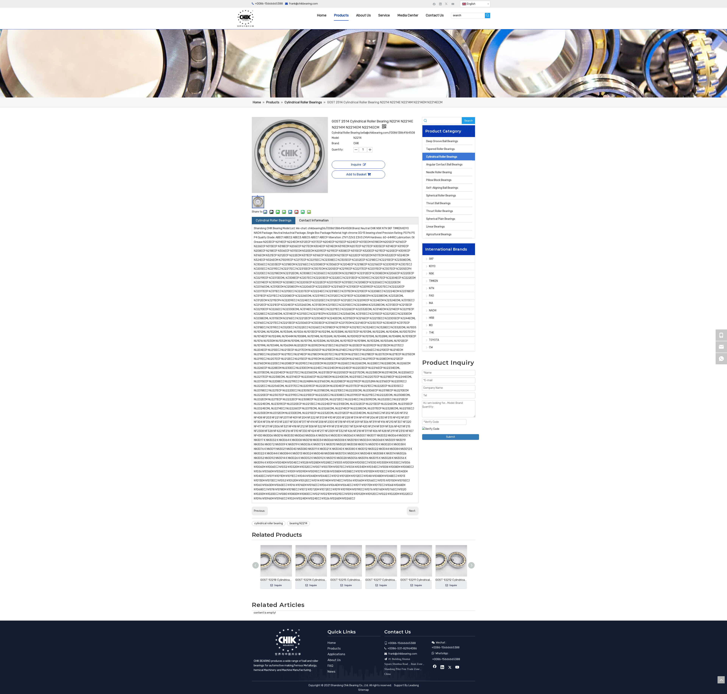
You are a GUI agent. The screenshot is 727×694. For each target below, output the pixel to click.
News (331, 671)
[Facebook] (434, 4)
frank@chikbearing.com (303, 3)
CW (431, 347)
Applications (336, 654)
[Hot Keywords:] (487, 15)
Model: (335, 137)
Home (332, 643)
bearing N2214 (298, 523)
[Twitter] (446, 4)
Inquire (356, 164)
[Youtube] (453, 4)
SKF (431, 258)
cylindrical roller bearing (268, 523)
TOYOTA (434, 340)
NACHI (432, 310)
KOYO (432, 266)
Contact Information (314, 220)
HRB (431, 317)
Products (334, 648)
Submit (450, 437)
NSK (431, 273)
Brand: (335, 143)
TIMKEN (433, 281)
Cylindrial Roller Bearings (273, 220)
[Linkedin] (440, 4)
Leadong (413, 685)
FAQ (330, 666)
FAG (431, 295)
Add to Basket (356, 174)
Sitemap (363, 690)
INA (431, 303)
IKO (431, 325)
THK (431, 332)
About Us (334, 660)
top (721, 679)
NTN (431, 288)
